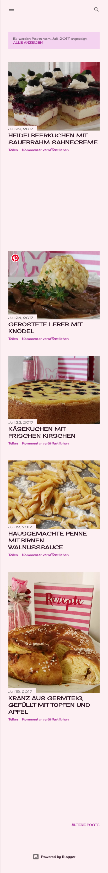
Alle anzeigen (28, 42)
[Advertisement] (54, 201)
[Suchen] (96, 8)
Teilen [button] (13, 150)
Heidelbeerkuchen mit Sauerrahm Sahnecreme (53, 138)
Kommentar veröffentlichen (45, 150)
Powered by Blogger (58, 857)
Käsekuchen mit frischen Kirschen (41, 432)
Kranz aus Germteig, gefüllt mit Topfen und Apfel (49, 705)
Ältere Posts (86, 825)
